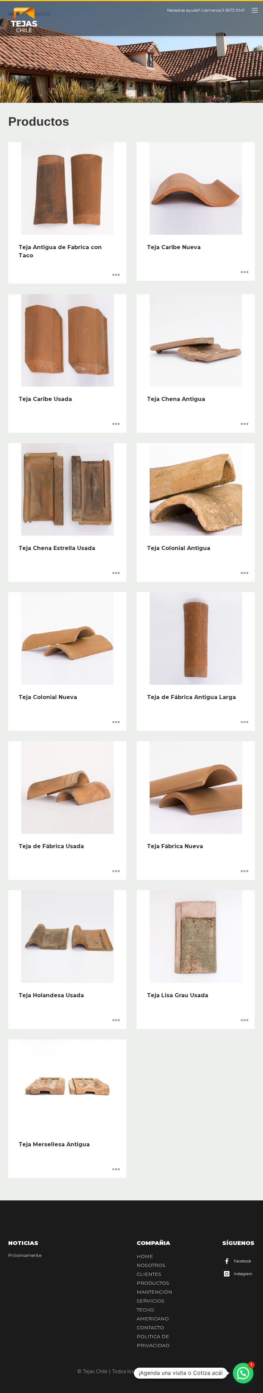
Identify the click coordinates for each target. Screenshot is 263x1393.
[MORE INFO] (116, 275)
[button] (243, 1373)
